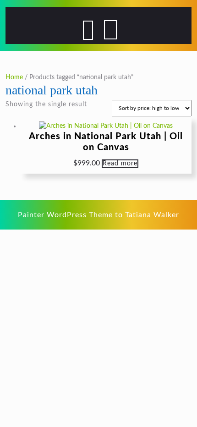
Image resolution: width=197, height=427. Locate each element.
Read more (120, 163)
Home (14, 77)
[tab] (88, 30)
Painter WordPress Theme (65, 215)
